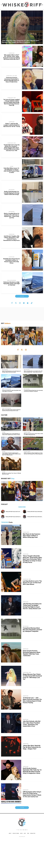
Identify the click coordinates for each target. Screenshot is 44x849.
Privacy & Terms (16, 833)
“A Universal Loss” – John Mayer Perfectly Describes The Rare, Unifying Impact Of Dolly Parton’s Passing (32, 700)
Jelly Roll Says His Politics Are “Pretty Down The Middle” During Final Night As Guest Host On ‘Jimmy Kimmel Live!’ (32, 606)
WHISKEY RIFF (6, 478)
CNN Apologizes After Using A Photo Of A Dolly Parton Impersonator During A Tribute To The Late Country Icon (32, 794)
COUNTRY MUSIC (9, 75)
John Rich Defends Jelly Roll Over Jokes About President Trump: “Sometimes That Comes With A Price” (31, 724)
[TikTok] (22, 830)
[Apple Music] (25, 830)
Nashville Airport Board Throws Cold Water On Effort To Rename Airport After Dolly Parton (11, 261)
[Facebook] (17, 830)
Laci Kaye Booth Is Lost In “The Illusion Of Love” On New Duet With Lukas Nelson (32, 582)
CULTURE (11, 166)
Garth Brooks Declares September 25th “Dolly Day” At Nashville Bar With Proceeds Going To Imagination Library (32, 771)
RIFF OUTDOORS (11, 189)
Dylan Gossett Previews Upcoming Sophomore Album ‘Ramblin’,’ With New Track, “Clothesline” (31, 653)
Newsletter (32, 833)
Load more (22, 296)
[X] (19, 830)
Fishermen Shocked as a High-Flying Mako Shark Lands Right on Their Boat (11, 283)
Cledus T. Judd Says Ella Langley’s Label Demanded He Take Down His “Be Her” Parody (11, 125)
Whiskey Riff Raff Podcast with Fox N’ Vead (14, 511)
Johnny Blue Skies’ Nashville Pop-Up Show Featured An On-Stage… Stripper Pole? (32, 747)
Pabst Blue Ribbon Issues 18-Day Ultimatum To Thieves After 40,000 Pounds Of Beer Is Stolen (11, 170)
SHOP (25, 833)
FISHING (8, 280)
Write (21, 833)
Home (13, 75)
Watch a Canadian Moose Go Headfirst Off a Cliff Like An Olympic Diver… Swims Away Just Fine (11, 215)
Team (28, 833)
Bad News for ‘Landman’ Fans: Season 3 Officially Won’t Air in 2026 (11, 474)
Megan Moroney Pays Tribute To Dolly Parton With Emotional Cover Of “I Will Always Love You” (32, 676)
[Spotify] (23, 830)
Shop (12, 478)
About (10, 833)
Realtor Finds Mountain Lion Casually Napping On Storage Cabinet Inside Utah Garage (11, 193)
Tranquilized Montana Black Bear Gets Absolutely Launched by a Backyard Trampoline (33, 391)
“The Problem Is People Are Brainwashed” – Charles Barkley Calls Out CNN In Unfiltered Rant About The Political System (11, 453)
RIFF (2, 323)
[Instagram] (20, 830)
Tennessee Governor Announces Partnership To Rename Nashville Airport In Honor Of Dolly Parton (11, 80)
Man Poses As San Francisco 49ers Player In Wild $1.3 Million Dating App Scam (33, 434)
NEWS (16, 75)
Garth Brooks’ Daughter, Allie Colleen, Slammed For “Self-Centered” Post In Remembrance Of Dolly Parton (11, 238)
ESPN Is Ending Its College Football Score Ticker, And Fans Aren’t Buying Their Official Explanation (33, 453)
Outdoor (7, 323)
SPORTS (28, 432)
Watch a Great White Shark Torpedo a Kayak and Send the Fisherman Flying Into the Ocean (11, 410)
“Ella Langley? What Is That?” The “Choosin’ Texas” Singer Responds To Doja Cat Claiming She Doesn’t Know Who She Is (11, 57)
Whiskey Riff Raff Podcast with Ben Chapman (14, 516)
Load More (22, 807)
